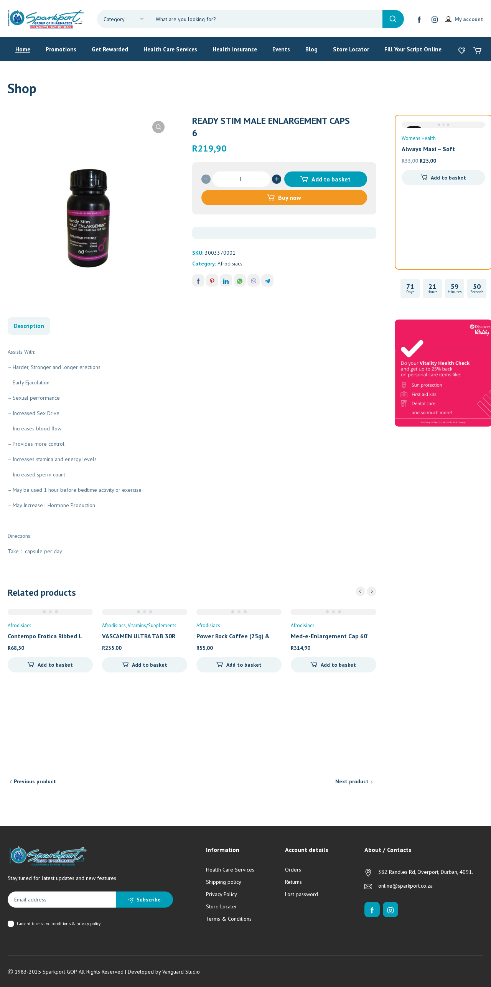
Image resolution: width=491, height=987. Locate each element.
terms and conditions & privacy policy (66, 923)
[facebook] (419, 19)
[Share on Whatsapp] (240, 280)
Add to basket (331, 179)
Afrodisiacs (229, 263)
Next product (352, 781)
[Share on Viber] (253, 280)
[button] (158, 127)
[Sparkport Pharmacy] (46, 18)
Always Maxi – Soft (428, 149)
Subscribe (149, 899)
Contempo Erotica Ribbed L (45, 636)
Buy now (289, 197)
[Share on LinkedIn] (226, 280)
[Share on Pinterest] (212, 280)
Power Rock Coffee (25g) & (233, 636)
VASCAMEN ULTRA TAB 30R (138, 636)
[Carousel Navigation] (366, 591)
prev (360, 591)
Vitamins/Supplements (152, 625)
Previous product (35, 781)
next (371, 591)
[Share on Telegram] (267, 280)
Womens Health (419, 138)
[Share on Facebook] (198, 280)
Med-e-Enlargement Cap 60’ (330, 636)
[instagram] (434, 19)
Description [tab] (29, 326)
